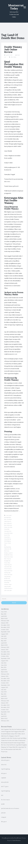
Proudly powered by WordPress (11, 838)
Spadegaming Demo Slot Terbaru (7, 582)
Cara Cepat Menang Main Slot (7, 517)
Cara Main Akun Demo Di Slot (8, 521)
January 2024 (4, 676)
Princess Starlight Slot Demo (7, 560)
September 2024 (5, 658)
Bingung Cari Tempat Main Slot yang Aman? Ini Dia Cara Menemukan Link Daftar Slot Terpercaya (13, 749)
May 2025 (3, 640)
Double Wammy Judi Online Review (13, 49)
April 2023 (4, 696)
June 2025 (4, 638)
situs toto (3, 764)
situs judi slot (5, 782)
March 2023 (4, 698)
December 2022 (5, 705)
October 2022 (5, 709)
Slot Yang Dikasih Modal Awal (8, 576)
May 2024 (3, 667)
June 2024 (4, 665)
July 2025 (3, 636)
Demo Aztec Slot (8, 527)
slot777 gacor (4, 786)
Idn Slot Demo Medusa (7, 551)
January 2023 (4, 703)
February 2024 (5, 674)
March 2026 (4, 618)
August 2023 (4, 687)
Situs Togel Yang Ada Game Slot (8, 564)
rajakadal (3, 777)
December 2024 (5, 652)
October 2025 (5, 629)
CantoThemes (16, 840)
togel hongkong (5, 769)
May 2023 (3, 694)
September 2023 (5, 685)
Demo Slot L (7, 537)
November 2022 (5, 707)
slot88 (2, 804)
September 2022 (5, 712)
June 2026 (4, 611)
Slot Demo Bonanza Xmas (8, 568)
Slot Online (13, 57)
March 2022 (4, 718)
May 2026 (3, 614)
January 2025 (4, 649)
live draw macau (5, 799)
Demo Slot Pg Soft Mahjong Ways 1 (7, 541)
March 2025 (4, 645)
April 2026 (4, 616)
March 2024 (4, 672)
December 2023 (5, 678)
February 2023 (5, 700)
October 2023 (4, 683)
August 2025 (4, 634)
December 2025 (5, 625)
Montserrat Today (16, 7)
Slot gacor (4, 821)
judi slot (3, 813)
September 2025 (5, 631)
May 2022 (3, 714)
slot (2, 795)
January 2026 (4, 623)
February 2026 (5, 620)
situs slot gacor (5, 760)
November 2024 (5, 654)
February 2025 (5, 647)
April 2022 (4, 716)
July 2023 (3, 689)
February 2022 (5, 720)
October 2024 (5, 656)
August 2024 (4, 660)
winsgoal (3, 817)
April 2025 (4, 643)
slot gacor (4, 773)
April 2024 (4, 669)
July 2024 (3, 663)
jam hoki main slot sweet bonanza (10, 808)
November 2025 (5, 627)
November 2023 (5, 680)
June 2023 (4, 692)
